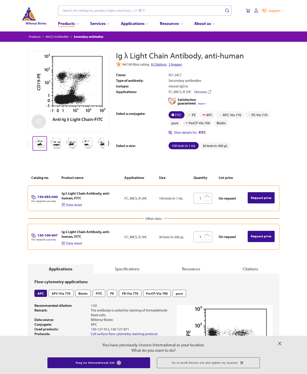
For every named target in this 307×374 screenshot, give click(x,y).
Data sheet (74, 205)
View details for (190, 132)
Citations (250, 269)
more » (202, 103)
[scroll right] (109, 143)
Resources (191, 269)
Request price (261, 198)
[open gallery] (68, 92)
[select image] (40, 143)
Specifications (127, 269)
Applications (60, 269)
